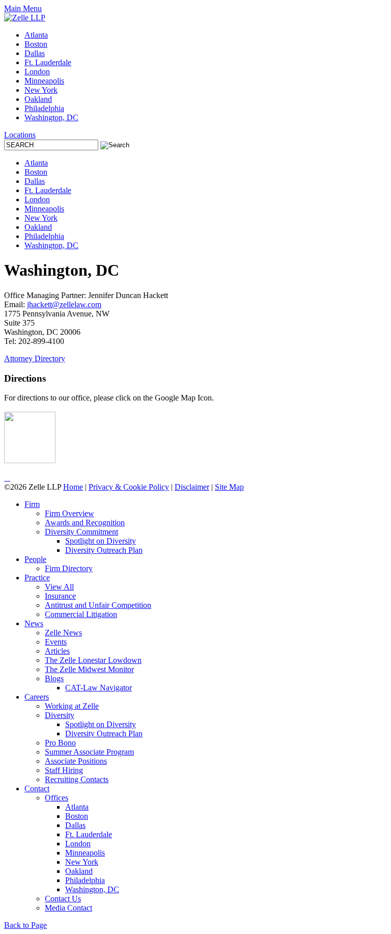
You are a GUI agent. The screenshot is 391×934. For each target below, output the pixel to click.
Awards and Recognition (85, 522)
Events (56, 641)
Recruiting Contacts (76, 779)
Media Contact (68, 907)
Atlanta (36, 35)
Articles (57, 651)
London (37, 71)
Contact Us (63, 898)
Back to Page (25, 925)
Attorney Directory (34, 358)
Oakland (38, 99)
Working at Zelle (72, 706)
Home (73, 487)
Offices (56, 797)
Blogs (54, 678)
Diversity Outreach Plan (104, 550)
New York (41, 90)
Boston (35, 44)
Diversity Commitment (81, 531)
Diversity (59, 715)
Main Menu (23, 8)
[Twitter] (7, 477)
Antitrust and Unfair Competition (98, 605)
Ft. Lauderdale (47, 62)
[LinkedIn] (5, 477)
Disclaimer (192, 487)
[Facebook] (9, 477)
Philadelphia (44, 108)
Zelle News (63, 632)
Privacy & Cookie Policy (129, 487)
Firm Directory (69, 568)
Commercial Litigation (81, 614)
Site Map (229, 487)
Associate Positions (76, 761)
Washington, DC (51, 117)
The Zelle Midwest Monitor (89, 669)
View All (59, 586)
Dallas (34, 53)
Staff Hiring (64, 770)
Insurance (60, 596)
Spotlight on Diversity (100, 541)
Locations (20, 134)
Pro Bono (60, 742)
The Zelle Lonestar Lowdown (93, 660)
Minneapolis (44, 80)
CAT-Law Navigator (98, 687)
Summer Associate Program (89, 752)
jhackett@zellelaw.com (64, 304)
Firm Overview (69, 513)
